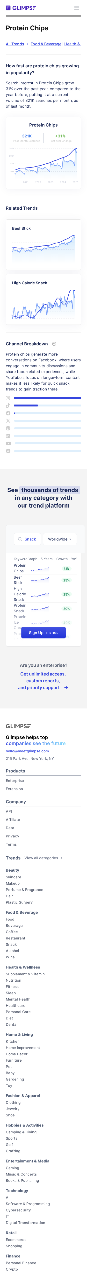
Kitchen (13, 1041)
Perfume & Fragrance (24, 889)
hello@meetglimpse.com (27, 751)
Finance (13, 1256)
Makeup (13, 883)
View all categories (41, 858)
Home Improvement (23, 1047)
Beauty (12, 870)
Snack (11, 944)
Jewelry (13, 1108)
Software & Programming (28, 1203)
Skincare (13, 877)
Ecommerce (16, 1239)
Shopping (14, 1246)
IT (7, 1216)
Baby (10, 1073)
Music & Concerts (21, 1174)
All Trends (15, 43)
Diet (9, 1018)
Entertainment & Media (27, 1161)
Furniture (14, 1060)
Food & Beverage (46, 43)
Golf (9, 1144)
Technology (17, 1190)
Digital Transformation (25, 1222)
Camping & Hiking (21, 1132)
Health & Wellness (23, 967)
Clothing (13, 1102)
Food (10, 919)
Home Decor (17, 1054)
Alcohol (12, 950)
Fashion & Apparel (23, 1095)
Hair (9, 896)
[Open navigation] (76, 8)
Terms (11, 844)
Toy (9, 1085)
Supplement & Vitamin (25, 974)
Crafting (13, 1151)
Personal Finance (21, 1263)
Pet (9, 1066)
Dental (11, 1024)
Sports (11, 1138)
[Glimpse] (21, 8)
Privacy (12, 836)
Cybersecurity (18, 1210)
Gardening (15, 1079)
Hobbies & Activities (25, 1125)
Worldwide (57, 539)
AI (7, 1197)
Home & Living (19, 1034)
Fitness (12, 986)
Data (10, 828)
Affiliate (13, 819)
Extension (14, 789)
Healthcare (15, 1005)
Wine (10, 957)
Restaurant (15, 938)
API (9, 811)
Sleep (11, 993)
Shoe (10, 1115)
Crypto (12, 1269)
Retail (11, 1232)
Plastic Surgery (19, 902)
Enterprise (15, 780)
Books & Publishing (22, 1180)
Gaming (12, 1168)
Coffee (12, 932)
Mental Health (18, 999)
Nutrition (13, 980)
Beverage (14, 925)
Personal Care (18, 1012)
